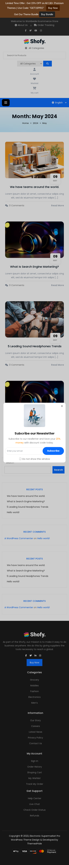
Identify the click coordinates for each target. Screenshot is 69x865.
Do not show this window (36, 459)
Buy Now (53, 8)
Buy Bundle (47, 14)
